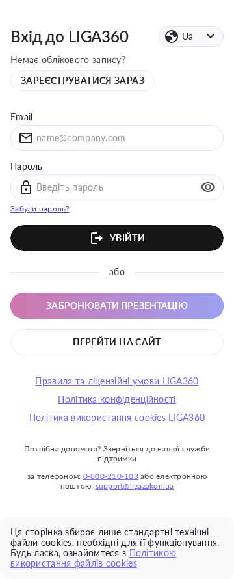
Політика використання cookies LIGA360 (117, 417)
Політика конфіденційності (117, 399)
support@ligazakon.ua (135, 486)
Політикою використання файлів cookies (93, 558)
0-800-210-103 (110, 476)
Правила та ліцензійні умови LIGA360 (116, 381)
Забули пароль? (40, 208)
